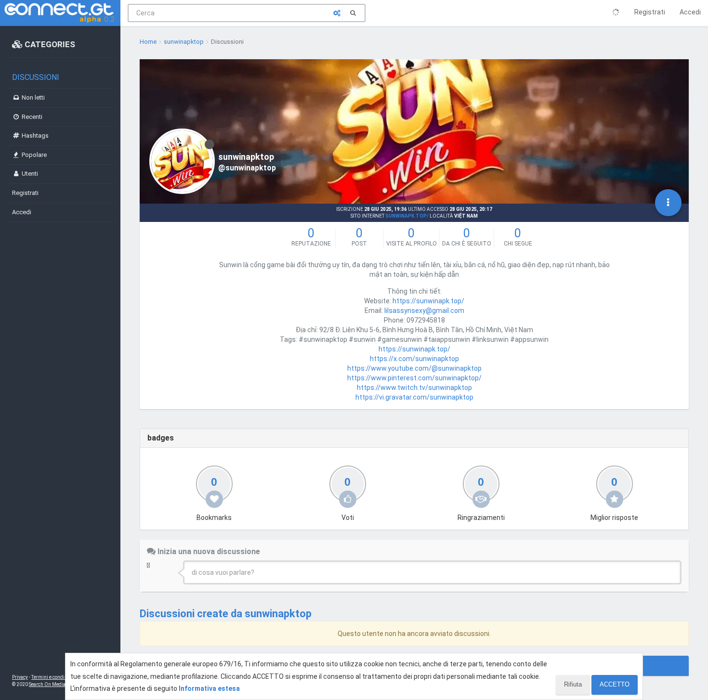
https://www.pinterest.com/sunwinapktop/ (414, 378)
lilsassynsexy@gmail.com (424, 310)
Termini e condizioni (53, 677)
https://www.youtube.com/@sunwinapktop (414, 368)
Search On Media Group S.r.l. (60, 684)
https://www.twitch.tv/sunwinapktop (414, 387)
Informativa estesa (209, 688)
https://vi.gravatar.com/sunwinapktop (414, 397)
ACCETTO (614, 684)
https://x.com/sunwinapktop (414, 359)
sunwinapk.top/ (407, 216)
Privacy (20, 677)
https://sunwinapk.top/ (428, 301)
